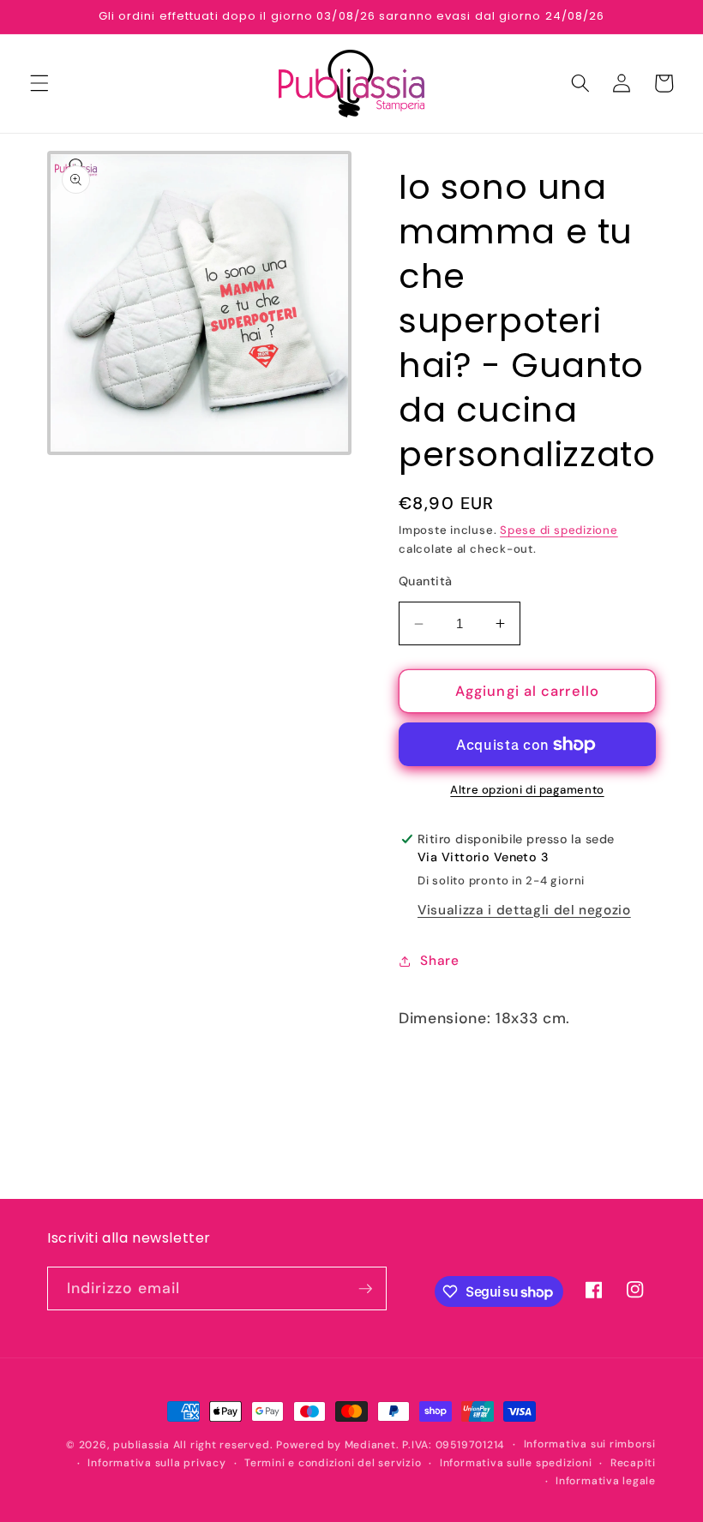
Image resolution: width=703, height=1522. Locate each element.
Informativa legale (606, 1481)
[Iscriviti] (365, 1289)
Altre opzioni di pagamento (527, 789)
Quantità (426, 581)
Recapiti (633, 1463)
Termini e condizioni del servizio (332, 1463)
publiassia (141, 1445)
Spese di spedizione (559, 530)
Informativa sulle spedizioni (516, 1463)
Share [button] (439, 960)
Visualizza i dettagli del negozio (524, 910)
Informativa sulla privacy (156, 1463)
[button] (39, 83)
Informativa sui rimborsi (590, 1444)
